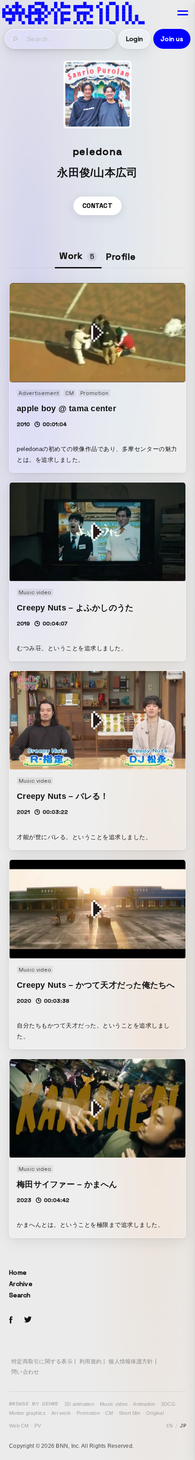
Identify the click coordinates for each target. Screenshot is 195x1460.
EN (169, 1425)
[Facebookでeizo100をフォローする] (11, 1321)
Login (134, 39)
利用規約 (90, 1361)
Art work (61, 1413)
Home (17, 1272)
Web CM (19, 1425)
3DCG (168, 1404)
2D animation (79, 1404)
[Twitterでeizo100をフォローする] (28, 1321)
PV (37, 1425)
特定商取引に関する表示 (42, 1361)
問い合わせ (25, 1372)
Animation (144, 1404)
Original (155, 1413)
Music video (113, 1404)
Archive (20, 1284)
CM (109, 1413)
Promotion (88, 1413)
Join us (172, 39)
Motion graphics (27, 1413)
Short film (130, 1413)
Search (20, 1295)
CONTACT (97, 206)
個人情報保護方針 (130, 1361)
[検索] (16, 39)
